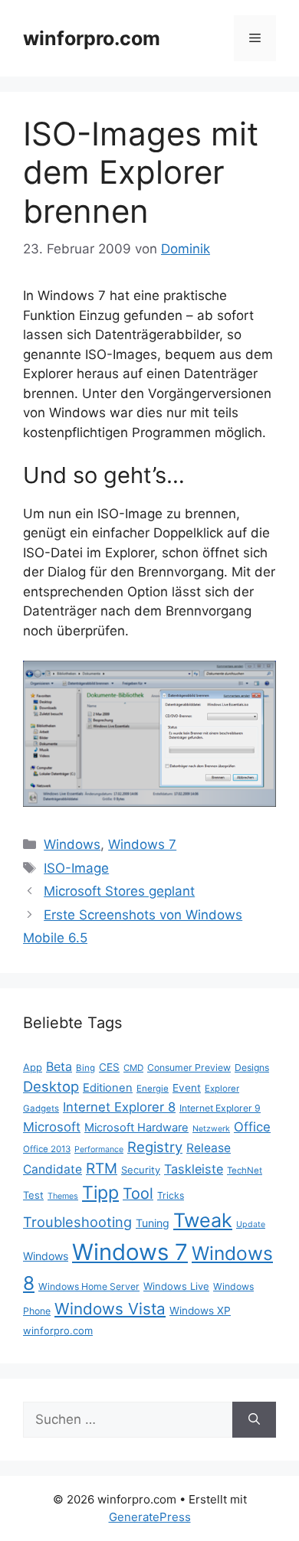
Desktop (51, 1086)
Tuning (152, 1222)
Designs (252, 1067)
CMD (133, 1068)
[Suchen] (254, 1420)
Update (250, 1224)
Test (33, 1195)
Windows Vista (110, 1308)
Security (140, 1170)
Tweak (202, 1220)
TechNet (244, 1170)
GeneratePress (150, 1517)
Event (186, 1088)
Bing (85, 1068)
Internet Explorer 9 (220, 1108)
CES (109, 1067)
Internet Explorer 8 (119, 1107)
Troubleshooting (77, 1221)
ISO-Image (76, 868)
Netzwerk (211, 1129)
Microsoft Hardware (136, 1128)
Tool (138, 1193)
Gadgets (41, 1108)
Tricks (170, 1195)
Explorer (222, 1088)
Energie (152, 1088)
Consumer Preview (189, 1067)
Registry (154, 1146)
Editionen (108, 1088)
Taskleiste (193, 1169)
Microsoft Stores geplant (119, 891)
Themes (63, 1196)
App (32, 1067)
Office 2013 (47, 1149)
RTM (101, 1168)
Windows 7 (142, 844)
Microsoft (51, 1127)
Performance (98, 1149)
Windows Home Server (89, 1286)
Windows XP (200, 1310)
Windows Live (176, 1286)
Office (252, 1127)
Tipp (100, 1192)
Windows (72, 844)
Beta (59, 1066)
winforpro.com (91, 38)
